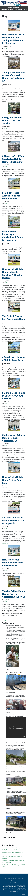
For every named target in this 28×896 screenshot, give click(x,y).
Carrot (23, 894)
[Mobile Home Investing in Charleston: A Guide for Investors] (14, 222)
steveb (5, 48)
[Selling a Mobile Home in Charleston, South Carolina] (14, 383)
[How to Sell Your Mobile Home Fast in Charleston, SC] (14, 550)
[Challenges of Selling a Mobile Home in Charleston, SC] (14, 425)
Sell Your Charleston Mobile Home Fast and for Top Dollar (13, 520)
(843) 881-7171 (16, 7)
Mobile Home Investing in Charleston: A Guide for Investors (12, 236)
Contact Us (20, 878)
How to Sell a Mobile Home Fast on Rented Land (13, 480)
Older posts (7, 621)
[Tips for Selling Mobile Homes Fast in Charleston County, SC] (14, 581)
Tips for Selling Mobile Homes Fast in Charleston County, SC (13, 594)
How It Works (5, 880)
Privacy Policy (12, 882)
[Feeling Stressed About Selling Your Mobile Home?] (14, 183)
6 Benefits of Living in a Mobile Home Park (13, 358)
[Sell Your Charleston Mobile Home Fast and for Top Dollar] (14, 508)
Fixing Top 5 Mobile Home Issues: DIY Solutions (12, 120)
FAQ (11, 880)
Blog (18, 882)
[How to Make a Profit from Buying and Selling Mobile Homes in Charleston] (14, 25)
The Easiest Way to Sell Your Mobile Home (13, 317)
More (25, 9)
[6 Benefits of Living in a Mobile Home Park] (14, 347)
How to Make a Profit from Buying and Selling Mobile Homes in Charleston (13, 39)
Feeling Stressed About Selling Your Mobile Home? (11, 195)
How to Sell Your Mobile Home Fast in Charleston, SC (12, 562)
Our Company (18, 9)
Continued (5, 544)
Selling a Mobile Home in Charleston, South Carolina (13, 395)
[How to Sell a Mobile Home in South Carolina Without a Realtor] (14, 259)
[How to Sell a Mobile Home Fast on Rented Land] (14, 467)
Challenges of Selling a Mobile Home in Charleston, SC (14, 438)
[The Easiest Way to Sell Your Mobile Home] (14, 306)
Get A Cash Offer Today (7, 9)
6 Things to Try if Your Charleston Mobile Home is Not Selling (13, 159)
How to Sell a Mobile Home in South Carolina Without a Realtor (12, 274)
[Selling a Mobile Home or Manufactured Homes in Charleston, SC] (14, 63)
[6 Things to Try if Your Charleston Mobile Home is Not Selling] (14, 146)
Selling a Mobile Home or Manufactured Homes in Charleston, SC (13, 77)
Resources (23, 880)
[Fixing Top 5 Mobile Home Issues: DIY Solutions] (14, 108)
